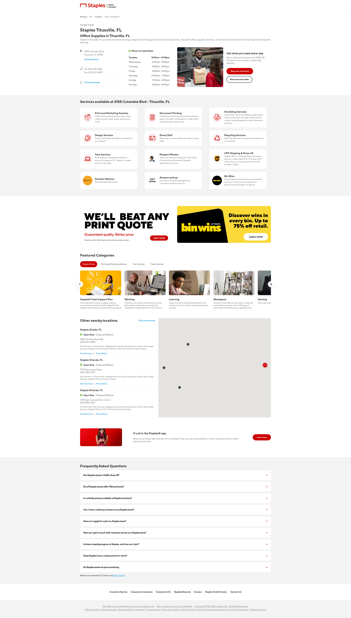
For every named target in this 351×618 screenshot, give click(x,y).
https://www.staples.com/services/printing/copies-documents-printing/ (169, 111)
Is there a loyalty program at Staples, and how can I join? (111, 544)
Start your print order (239, 79)
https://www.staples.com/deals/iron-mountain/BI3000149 (238, 109)
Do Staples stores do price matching (101, 567)
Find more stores (146, 320)
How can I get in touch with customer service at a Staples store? (114, 533)
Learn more (262, 437)
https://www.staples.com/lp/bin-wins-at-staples (233, 173)
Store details (101, 353)
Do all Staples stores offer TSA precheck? (103, 486)
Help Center (119, 575)
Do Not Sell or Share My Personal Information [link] (204, 610)
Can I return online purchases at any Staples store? (108, 510)
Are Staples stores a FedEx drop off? (101, 475)
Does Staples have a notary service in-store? (105, 556)
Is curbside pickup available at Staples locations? (107, 498)
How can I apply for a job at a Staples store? (104, 521)
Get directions (91, 59)
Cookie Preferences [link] (238, 610)
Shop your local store (240, 71)
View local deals (92, 82)
